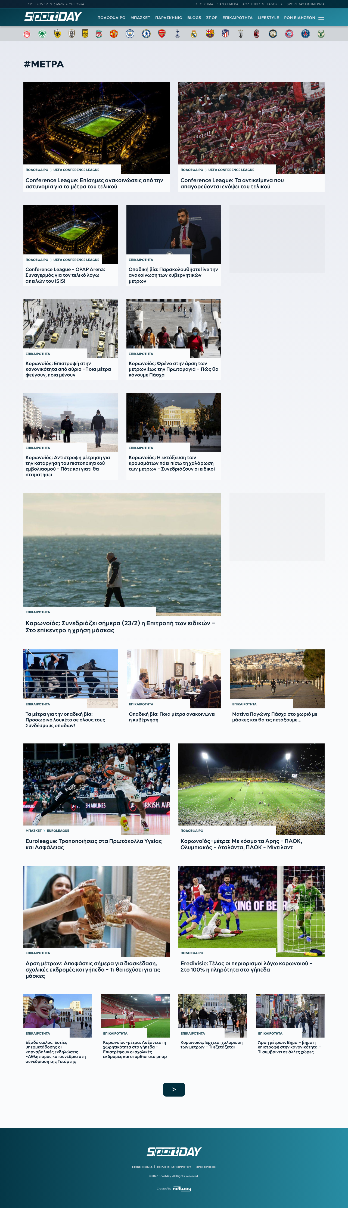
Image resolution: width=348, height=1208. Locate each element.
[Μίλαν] (256, 33)
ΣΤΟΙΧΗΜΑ (204, 4)
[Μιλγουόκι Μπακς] (321, 33)
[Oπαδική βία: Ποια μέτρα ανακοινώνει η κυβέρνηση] (174, 679)
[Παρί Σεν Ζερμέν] (305, 33)
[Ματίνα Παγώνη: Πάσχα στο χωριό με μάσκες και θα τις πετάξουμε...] (277, 679)
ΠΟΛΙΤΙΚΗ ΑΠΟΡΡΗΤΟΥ (174, 1167)
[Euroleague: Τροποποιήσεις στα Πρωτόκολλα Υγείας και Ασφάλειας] (96, 789)
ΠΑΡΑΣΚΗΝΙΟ (168, 17)
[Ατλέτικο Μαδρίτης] (225, 33)
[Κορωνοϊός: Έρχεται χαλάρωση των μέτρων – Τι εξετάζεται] (212, 1015)
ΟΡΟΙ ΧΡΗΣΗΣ (205, 1167)
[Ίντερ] (273, 33)
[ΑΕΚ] (57, 33)
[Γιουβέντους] (240, 33)
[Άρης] (85, 33)
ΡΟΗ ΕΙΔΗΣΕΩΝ (299, 17)
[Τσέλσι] (146, 33)
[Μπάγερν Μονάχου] (289, 33)
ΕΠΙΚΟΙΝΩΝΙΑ (142, 1167)
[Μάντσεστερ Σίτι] (130, 33)
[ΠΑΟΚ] (72, 33)
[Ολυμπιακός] (26, 33)
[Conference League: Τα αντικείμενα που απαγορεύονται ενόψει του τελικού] (251, 128)
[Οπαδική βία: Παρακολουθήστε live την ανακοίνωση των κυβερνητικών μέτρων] (173, 234)
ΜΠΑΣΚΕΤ (140, 17)
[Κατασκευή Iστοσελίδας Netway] (182, 1189)
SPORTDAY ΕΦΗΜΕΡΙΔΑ (306, 4)
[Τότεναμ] (177, 33)
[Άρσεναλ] (162, 33)
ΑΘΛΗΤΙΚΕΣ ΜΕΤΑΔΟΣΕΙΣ (263, 4)
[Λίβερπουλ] (98, 33)
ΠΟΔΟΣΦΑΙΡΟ (112, 17)
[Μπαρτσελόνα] (210, 33)
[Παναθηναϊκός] (42, 33)
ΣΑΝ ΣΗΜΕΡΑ (227, 4)
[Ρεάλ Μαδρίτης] (193, 33)
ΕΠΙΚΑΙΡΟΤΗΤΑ (237, 17)
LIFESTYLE (268, 17)
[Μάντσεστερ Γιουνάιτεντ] (114, 33)
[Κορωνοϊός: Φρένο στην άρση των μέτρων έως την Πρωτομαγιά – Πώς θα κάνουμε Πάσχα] (173, 328)
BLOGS (194, 17)
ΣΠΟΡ (211, 17)
